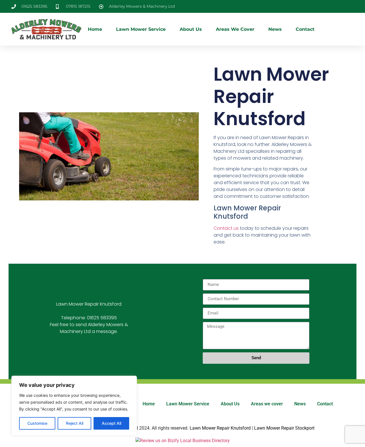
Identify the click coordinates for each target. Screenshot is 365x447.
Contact (305, 29)
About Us (191, 29)
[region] (74, 406)
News (275, 29)
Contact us (226, 228)
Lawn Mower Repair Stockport (284, 428)
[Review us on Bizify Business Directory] (182, 440)
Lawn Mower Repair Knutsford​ (220, 428)
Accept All (111, 423)
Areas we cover (235, 29)
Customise (37, 423)
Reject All (74, 423)
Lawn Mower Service (141, 29)
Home (95, 29)
